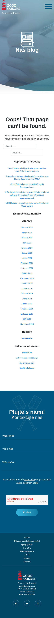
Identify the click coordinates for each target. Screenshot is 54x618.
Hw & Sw (27, 548)
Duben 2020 (27, 288)
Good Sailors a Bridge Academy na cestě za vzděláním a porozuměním (27, 169)
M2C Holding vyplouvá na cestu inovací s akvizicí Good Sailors (27, 204)
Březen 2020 (27, 293)
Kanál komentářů (27, 363)
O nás (27, 538)
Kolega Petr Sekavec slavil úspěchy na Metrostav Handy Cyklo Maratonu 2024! (27, 177)
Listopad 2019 (27, 314)
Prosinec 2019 (27, 309)
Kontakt (27, 562)
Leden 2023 (27, 258)
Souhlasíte (29, 479)
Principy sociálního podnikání (27, 541)
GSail (27, 555)
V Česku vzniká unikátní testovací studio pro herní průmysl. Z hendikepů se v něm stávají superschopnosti (27, 195)
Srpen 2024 (27, 233)
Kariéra (27, 558)
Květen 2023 (27, 248)
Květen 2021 (27, 273)
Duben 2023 (27, 253)
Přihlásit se (27, 353)
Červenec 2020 (27, 278)
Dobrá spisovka (27, 551)
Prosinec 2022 (27, 263)
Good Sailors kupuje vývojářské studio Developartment (27, 185)
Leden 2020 (27, 304)
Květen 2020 (27, 283)
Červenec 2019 (27, 324)
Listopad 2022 (27, 268)
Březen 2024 (27, 238)
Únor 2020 (27, 299)
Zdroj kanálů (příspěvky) (27, 358)
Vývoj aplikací (27, 544)
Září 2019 (27, 319)
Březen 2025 (27, 227)
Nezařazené (27, 338)
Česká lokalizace (27, 368)
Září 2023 (27, 243)
